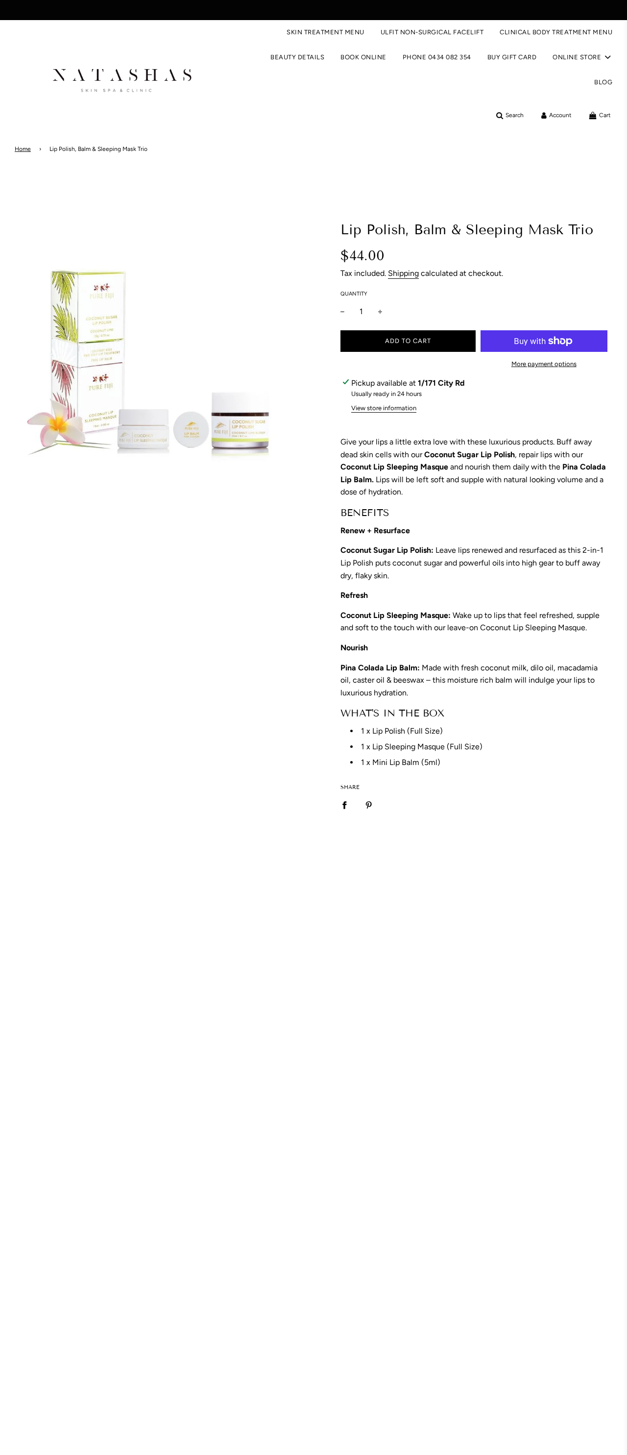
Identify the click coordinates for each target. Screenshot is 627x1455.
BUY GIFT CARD (512, 57)
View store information (383, 408)
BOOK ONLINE (363, 57)
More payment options (544, 364)
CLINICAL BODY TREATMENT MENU (556, 32)
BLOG (603, 82)
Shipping (403, 273)
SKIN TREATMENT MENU (325, 32)
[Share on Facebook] (344, 805)
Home (23, 149)
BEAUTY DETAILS (297, 57)
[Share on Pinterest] (369, 805)
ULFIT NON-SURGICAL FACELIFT (432, 32)
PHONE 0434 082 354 (437, 57)
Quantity (353, 294)
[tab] (473, 512)
